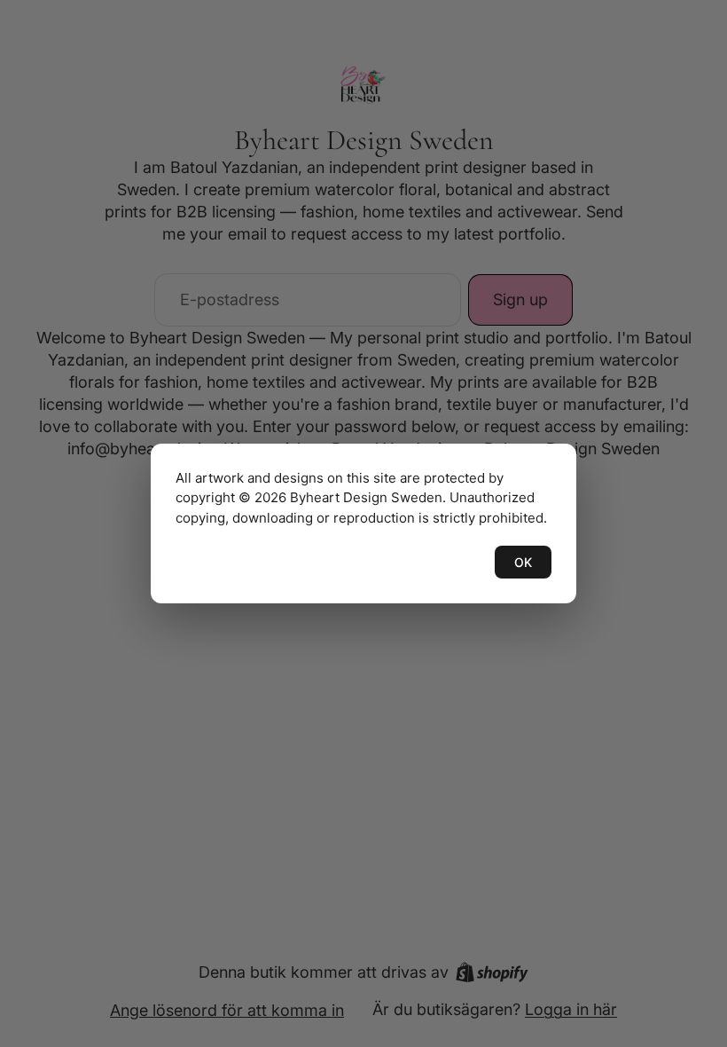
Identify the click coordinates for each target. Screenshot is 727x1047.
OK (523, 562)
